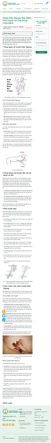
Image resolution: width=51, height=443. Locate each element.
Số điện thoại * (39, 31)
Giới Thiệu (11, 8)
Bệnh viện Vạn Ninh (39, 430)
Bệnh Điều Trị (36, 8)
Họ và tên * (38, 25)
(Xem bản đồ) (28, 414)
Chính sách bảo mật (39, 423)
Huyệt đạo (10, 11)
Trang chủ (5, 11)
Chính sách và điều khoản (40, 425)
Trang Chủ (4, 8)
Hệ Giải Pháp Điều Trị (28, 8)
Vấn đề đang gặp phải (41, 43)
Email (37, 37)
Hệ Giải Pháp (18, 8)
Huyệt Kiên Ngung (7, 37)
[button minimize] (31, 33)
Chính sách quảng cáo (40, 427)
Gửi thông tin (41, 52)
